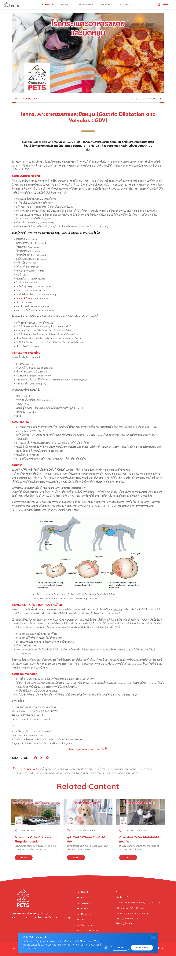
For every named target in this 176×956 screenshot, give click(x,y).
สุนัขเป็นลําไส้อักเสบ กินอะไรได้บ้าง (86, 839)
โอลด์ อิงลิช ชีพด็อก (127, 773)
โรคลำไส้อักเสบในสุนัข (86, 830)
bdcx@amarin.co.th (127, 918)
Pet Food (66, 4)
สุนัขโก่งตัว (130, 769)
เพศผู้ (31, 773)
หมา (140, 769)
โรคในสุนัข (110, 773)
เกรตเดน (147, 769)
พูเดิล (48, 769)
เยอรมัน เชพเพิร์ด (45, 773)
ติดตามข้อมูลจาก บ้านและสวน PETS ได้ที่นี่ (88, 749)
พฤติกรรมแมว (143, 830)
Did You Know (84, 925)
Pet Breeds (106, 4)
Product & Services (87, 930)
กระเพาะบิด (29, 769)
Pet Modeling (128, 4)
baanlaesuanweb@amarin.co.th (142, 902)
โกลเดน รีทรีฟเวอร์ (24, 298)
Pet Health (47, 4)
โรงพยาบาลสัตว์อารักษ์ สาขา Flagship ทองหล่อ (33, 839)
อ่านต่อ (23, 857)
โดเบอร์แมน (82, 773)
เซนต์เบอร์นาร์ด (20, 773)
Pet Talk (81, 919)
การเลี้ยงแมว (129, 830)
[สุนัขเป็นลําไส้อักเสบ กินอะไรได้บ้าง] (88, 812)
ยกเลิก (120, 947)
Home (15, 98)
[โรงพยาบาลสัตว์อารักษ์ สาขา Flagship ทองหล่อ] (35, 812)
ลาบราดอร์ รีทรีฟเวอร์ (76, 769)
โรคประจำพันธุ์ (96, 773)
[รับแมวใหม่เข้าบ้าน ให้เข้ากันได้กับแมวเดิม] (140, 812)
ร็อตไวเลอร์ (58, 769)
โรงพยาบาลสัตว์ (26, 830)
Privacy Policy (124, 923)
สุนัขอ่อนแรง (117, 769)
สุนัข (91, 769)
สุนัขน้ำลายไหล (102, 769)
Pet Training (86, 4)
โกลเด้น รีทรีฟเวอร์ (65, 773)
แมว (153, 830)
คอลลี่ (41, 769)
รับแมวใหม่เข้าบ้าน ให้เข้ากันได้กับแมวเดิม (139, 839)
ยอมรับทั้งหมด (142, 947)
